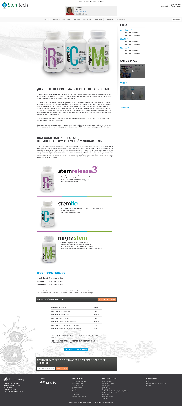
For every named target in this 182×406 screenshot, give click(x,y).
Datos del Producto (131, 32)
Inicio (46, 19)
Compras (98, 19)
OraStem (105, 395)
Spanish (176, 19)
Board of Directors (77, 383)
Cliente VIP (109, 19)
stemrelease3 (126, 30)
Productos (87, 19)
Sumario (148, 381)
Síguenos (43, 379)
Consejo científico (77, 387)
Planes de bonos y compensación (156, 383)
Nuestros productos (110, 379)
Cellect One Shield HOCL (110, 393)
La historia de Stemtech (79, 381)
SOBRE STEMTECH (78, 379)
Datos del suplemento (132, 35)
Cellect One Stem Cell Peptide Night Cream (115, 391)
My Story (83, 11)
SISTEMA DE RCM (108, 383)
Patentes (74, 389)
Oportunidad (121, 19)
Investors (66, 19)
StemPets (105, 398)
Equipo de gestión (77, 385)
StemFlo (123, 39)
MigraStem (124, 48)
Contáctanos (75, 395)
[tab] (91, 2)
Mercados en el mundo (79, 396)
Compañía (55, 19)
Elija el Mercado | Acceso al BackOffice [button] (91, 2)
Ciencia (77, 19)
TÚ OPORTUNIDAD (151, 379)
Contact (77, 11)
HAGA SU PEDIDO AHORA (107, 300)
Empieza (148, 385)
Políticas (74, 391)
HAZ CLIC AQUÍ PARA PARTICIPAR (76, 349)
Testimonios (124, 107)
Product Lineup (106, 381)
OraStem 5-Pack (107, 396)
